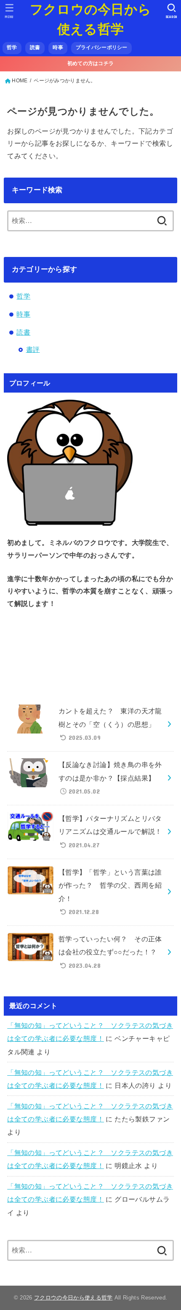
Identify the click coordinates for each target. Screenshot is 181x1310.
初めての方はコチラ (90, 63)
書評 (33, 349)
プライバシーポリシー (102, 47)
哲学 (12, 47)
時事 (58, 47)
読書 (35, 47)
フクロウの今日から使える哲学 (91, 19)
